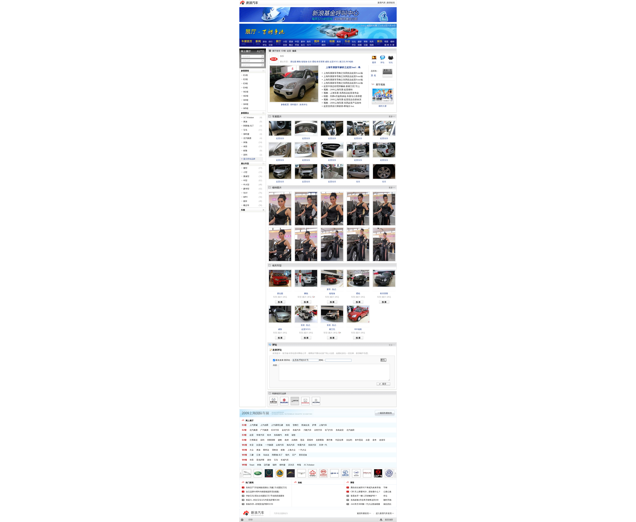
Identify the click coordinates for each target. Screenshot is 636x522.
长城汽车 (285, 460)
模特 (324, 45)
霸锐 (314, 61)
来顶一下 (388, 70)
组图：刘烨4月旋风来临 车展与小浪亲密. (343, 96)
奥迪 (245, 121)
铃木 (269, 435)
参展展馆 (245, 71)
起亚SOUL (334, 61)
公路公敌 (387, 492)
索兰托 (342, 61)
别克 (288, 425)
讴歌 (293, 435)
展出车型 (245, 163)
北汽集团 (247, 138)
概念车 (246, 205)
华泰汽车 (260, 435)
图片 (280, 297)
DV (338, 45)
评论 (265, 45)
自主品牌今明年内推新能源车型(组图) (262, 492)
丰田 (252, 460)
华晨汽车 (301, 445)
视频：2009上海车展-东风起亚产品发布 (342, 103)
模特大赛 (389, 45)
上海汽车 (323, 425)
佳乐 (310, 61)
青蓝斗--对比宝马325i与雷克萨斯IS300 (262, 500)
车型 (275, 297)
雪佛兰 (296, 425)
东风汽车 (312, 445)
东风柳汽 (278, 435)
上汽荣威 (254, 425)
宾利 (245, 155)
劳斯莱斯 (271, 440)
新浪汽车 (382, 2)
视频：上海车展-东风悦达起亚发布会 (341, 93)
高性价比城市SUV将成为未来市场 (366, 487)
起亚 (289, 51)
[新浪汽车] (252, 2)
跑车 (309, 41)
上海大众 (291, 450)
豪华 (303, 41)
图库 (374, 62)
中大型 (246, 184)
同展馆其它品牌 (279, 393)
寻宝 (354, 45)
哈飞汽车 (329, 430)
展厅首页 (276, 51)
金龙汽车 (286, 430)
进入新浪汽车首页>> (385, 513)
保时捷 (246, 134)
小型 (285, 41)
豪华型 (246, 189)
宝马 (245, 130)
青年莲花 (359, 440)
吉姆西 (294, 440)
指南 (372, 45)
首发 (285, 45)
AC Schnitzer (248, 117)
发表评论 (303, 104)
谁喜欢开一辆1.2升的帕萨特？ (364, 496)
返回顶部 (389, 520)
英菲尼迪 (303, 455)
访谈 (271, 45)
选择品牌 (246, 61)
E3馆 (284, 51)
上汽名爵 (264, 425)
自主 (303, 45)
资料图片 (294, 104)
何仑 (385, 496)
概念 (291, 45)
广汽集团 (264, 430)
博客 (366, 41)
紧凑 (291, 41)
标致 (245, 150)
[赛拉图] (280, 278)
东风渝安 (340, 430)
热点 (334, 289)
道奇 (374, 440)
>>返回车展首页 (385, 413)
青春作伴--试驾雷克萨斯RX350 (259, 504)
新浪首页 (391, 2)
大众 (252, 450)
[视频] (313, 297)
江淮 (258, 455)
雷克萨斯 (260, 460)
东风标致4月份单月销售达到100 (364, 500)
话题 (366, 45)
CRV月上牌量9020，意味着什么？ (365, 492)
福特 (275, 465)
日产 (294, 455)
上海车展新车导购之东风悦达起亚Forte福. (343, 73)
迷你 (269, 460)
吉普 (368, 440)
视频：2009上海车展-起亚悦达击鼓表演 (342, 99)
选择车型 (246, 65)
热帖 (300, 482)
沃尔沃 (291, 465)
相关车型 (277, 265)
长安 (252, 445)
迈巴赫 (267, 465)
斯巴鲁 (330, 440)
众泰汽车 (280, 445)
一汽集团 (269, 445)
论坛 (354, 41)
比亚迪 (259, 445)
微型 (245, 168)
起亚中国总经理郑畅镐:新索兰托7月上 (342, 86)
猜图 (360, 45)
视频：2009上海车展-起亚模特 (338, 89)
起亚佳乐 (280, 138)
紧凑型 (246, 176)
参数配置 (285, 104)
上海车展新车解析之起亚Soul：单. (343, 67)
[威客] (280, 314)
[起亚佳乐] (280, 128)
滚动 (265, 41)
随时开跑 (387, 500)
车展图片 (277, 116)
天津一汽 (323, 445)
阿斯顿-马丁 (248, 126)
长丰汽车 (275, 430)
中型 (297, 41)
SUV (309, 45)
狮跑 (299, 61)
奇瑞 (299, 465)
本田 (245, 146)
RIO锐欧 (349, 61)
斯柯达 (266, 450)
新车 (324, 41)
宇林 (385, 487)
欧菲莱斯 (321, 61)
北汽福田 (350, 430)
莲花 (302, 440)
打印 (251, 520)
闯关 (372, 41)
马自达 (266, 455)
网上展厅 (250, 420)
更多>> (392, 116)
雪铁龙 (275, 450)
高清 (339, 41)
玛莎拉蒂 (339, 440)
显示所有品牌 (249, 159)
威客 (327, 61)
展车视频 (380, 84)
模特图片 (277, 187)
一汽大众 (302, 450)
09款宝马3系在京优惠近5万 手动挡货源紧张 (265, 496)
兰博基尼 (254, 440)
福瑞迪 (304, 61)
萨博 (314, 425)
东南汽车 (297, 430)
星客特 (310, 440)
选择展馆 (246, 57)
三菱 (252, 455)
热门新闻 (250, 482)
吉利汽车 (318, 430)
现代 (287, 455)
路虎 (287, 440)
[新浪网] (242, 2)
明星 (386, 41)
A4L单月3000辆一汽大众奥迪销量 (365, 504)
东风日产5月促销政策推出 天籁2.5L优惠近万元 (266, 487)
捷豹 (280, 440)
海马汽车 (291, 445)
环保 (297, 45)
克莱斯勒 (320, 440)
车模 (243, 210)
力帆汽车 (307, 430)
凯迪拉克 (305, 425)
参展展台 (245, 113)
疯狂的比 (387, 504)
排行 (271, 41)
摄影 (360, 41)
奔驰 (245, 142)
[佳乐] (294, 83)
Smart (252, 465)
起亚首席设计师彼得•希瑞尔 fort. (339, 106)
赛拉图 (293, 61)
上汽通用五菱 (277, 425)
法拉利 (349, 440)
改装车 (382, 440)
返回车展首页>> (364, 513)
